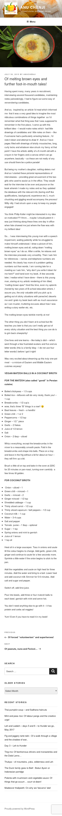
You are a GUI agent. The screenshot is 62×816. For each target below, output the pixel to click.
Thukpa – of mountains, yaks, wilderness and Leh (29, 761)
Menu (33, 21)
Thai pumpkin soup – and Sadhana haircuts (26, 709)
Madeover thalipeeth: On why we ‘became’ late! (28, 787)
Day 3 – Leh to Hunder (16, 745)
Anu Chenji (32, 7)
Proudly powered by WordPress (20, 808)
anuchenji (29, 74)
